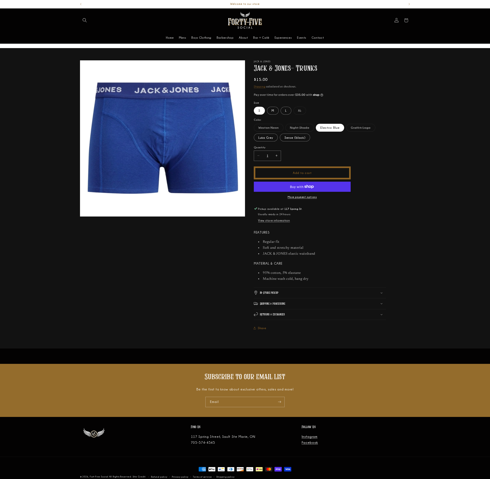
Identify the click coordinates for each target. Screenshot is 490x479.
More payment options (302, 196)
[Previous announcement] (81, 4)
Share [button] (262, 328)
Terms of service (202, 477)
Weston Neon (270, 128)
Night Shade (302, 128)
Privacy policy (180, 477)
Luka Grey (265, 137)
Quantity (260, 147)
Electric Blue (330, 127)
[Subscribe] (279, 402)
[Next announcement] (409, 4)
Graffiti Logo (363, 128)
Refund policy (159, 477)
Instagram (310, 437)
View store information (274, 220)
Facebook (310, 443)
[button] (85, 20)
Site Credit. (140, 476)
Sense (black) (294, 137)
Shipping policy (225, 477)
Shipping (259, 86)
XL (302, 111)
